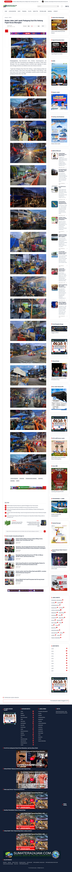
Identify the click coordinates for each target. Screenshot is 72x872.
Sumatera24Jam (34, 867)
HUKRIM (59, 602)
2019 (59, 665)
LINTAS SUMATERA (12, 11)
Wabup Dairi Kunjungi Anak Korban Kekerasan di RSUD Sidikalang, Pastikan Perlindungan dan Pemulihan (25, 510)
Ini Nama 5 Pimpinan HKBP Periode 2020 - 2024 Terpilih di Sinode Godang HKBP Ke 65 (63, 235)
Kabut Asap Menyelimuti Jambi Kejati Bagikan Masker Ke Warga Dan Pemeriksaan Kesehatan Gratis (49, 1)
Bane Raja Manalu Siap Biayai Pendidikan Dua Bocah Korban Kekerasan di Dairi (22, 507)
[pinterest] (6, 45)
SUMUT (19, 11)
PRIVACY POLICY (15, 862)
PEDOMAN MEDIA (22, 862)
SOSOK (61, 632)
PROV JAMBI (54, 622)
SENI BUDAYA (54, 632)
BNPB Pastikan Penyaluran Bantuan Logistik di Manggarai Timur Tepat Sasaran (22, 505)
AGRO (27, 711)
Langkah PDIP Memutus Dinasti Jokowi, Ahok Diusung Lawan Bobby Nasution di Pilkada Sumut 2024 (63, 269)
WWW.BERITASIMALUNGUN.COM (52, 862)
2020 (59, 663)
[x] (6, 36)
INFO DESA (27, 721)
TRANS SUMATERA (55, 637)
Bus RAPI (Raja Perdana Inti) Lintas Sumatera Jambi (62, 252)
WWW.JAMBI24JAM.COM (23, 863)
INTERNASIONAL (55, 605)
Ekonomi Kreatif (27, 717)
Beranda (6, 17)
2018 (59, 668)
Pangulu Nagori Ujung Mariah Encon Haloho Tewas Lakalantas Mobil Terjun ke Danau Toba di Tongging (63, 154)
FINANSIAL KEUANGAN (56, 600)
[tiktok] (66, 808)
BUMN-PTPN (35, 11)
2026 (59, 648)
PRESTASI (59, 620)
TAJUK (58, 635)
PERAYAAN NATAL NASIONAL (31, 478)
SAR (27, 737)
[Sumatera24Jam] (10, 7)
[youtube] (68, 808)
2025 (59, 651)
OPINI (59, 615)
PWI (52, 625)
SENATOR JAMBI (55, 630)
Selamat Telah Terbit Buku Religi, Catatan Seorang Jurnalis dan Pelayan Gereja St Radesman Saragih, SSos (26, 513)
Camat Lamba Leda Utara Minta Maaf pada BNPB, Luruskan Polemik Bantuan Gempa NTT (31, 571)
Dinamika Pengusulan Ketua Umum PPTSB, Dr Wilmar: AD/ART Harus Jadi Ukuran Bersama (29, 555)
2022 (59, 658)
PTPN (60, 622)
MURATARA (22, 478)
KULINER (27, 725)
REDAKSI (9, 862)
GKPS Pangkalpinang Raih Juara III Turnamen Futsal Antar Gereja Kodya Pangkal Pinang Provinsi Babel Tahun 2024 (63, 285)
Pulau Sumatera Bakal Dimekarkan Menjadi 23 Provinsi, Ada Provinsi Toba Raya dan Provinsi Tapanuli (63, 202)
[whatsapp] (6, 42)
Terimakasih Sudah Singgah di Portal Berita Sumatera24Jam (34, 700)
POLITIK (29, 11)
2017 (59, 670)
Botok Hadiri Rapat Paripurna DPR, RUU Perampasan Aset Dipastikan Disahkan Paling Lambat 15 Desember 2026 (26, 516)
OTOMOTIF (56, 11)
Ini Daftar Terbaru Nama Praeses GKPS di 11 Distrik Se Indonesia (63, 218)
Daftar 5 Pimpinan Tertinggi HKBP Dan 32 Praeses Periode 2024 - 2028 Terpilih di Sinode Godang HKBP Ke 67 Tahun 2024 (63, 303)
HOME (6, 11)
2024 (59, 653)
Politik (56, 625)
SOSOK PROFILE (27, 742)
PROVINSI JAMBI (43, 11)
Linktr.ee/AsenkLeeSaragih (8, 863)
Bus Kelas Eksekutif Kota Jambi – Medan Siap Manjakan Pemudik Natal (63, 170)
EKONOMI (27, 715)
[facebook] (6, 33)
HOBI (27, 719)
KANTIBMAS (27, 723)
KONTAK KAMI (29, 862)
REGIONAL (13, 480)
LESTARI (61, 607)
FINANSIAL (24, 11)
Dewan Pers (16, 863)
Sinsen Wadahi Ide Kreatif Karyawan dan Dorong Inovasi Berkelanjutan (30, 580)
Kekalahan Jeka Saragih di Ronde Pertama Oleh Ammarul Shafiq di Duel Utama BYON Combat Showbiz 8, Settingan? (31, 547)
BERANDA (5, 862)
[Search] (57, 6)
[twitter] (64, 808)
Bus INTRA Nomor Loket (62, 187)
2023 (59, 656)
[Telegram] (6, 39)
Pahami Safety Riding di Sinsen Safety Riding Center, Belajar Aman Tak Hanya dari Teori (29, 539)
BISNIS (27, 713)
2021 (59, 661)
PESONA (27, 733)
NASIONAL (50, 11)
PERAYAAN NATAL (27, 731)
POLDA (52, 620)
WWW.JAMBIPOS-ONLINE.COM (38, 862)
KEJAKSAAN (54, 607)
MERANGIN (54, 612)
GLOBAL (53, 602)
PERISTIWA (40, 478)
